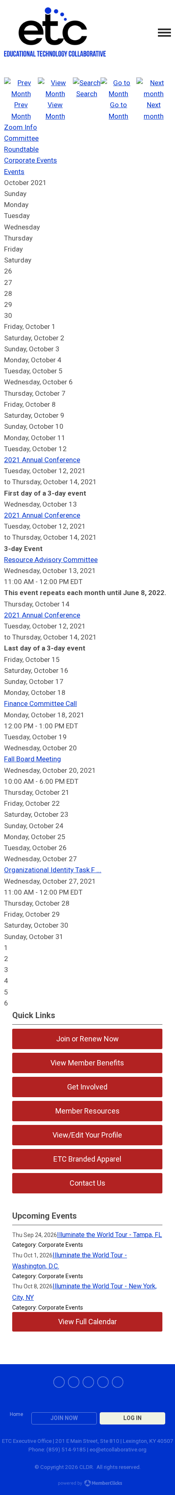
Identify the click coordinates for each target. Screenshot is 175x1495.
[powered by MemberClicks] (87, 1484)
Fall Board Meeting (32, 759)
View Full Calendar (87, 1321)
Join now (64, 1418)
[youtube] (103, 1382)
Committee (21, 138)
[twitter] (73, 1382)
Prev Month (21, 110)
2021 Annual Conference (42, 460)
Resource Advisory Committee (51, 560)
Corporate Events (30, 160)
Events (14, 172)
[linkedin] (88, 1382)
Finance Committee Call (40, 703)
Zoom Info (20, 127)
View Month (55, 110)
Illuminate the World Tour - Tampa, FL (109, 1235)
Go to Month (118, 110)
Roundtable (21, 149)
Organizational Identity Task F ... (52, 870)
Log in (132, 1418)
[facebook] (59, 1382)
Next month (154, 110)
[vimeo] (117, 1382)
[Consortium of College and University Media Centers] (55, 32)
